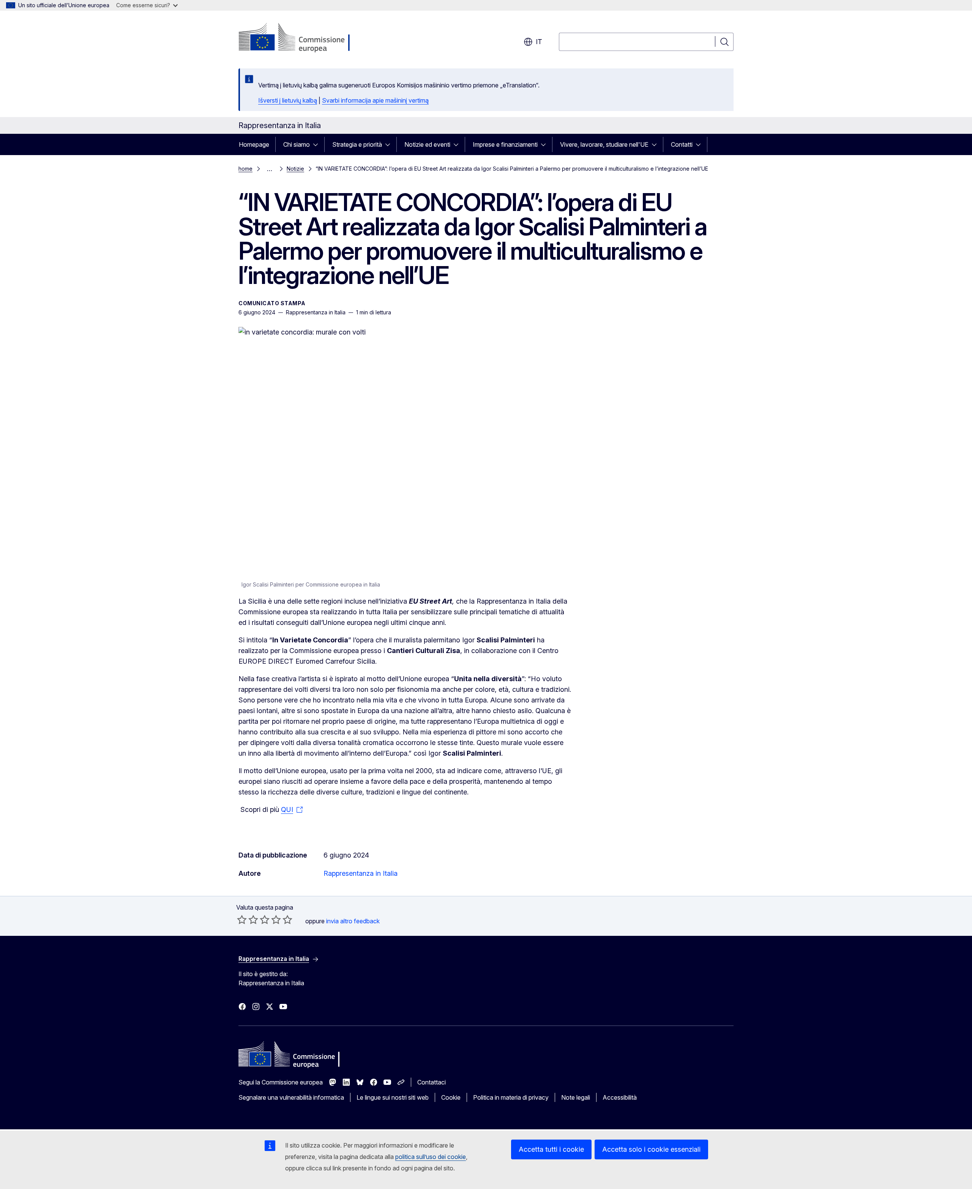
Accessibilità (620, 1097)
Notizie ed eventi (427, 144)
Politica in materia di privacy (511, 1097)
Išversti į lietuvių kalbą (287, 100)
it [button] (539, 42)
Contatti (682, 144)
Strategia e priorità (357, 144)
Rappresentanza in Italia (360, 873)
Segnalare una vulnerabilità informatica (291, 1097)
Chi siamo (296, 144)
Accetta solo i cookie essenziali (651, 1149)
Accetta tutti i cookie (551, 1149)
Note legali (575, 1097)
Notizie (295, 168)
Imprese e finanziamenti (505, 144)
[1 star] (242, 919)
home (245, 168)
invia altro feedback (353, 921)
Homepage (254, 144)
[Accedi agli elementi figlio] (317, 144)
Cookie (451, 1097)
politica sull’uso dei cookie (430, 1156)
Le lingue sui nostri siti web (393, 1097)
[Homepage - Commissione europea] (299, 38)
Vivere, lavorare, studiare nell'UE (604, 144)
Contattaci (431, 1082)
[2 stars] (247, 919)
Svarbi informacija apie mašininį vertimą (375, 100)
